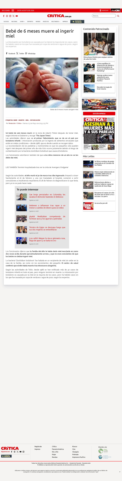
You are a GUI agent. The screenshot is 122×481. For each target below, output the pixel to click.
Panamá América (58, 449)
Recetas (54, 457)
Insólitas (46, 21)
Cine (73, 449)
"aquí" (96, 472)
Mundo (38, 21)
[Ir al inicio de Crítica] (60, 15)
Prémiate (75, 454)
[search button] (118, 16)
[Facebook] (4, 16)
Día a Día (55, 452)
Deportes (30, 21)
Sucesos (6, 21)
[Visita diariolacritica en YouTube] (21, 451)
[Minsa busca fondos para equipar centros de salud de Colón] (99, 44)
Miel (27, 120)
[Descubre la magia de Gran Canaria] (89, 88)
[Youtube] (16, 16)
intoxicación (35, 120)
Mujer (54, 454)
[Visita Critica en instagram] (23, 451)
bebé (15, 120)
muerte (21, 120)
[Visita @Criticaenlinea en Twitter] (15, 451)
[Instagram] (10, 16)
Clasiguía (75, 452)
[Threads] (7, 16)
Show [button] (22, 21)
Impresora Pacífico (78, 457)
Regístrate (38, 446)
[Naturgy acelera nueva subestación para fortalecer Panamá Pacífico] (89, 78)
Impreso (65, 21)
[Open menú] (13, 10)
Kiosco (74, 446)
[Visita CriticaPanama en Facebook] (12, 451)
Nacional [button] (14, 21)
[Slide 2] (42, 111)
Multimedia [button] (55, 21)
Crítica (54, 446)
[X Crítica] (13, 16)
